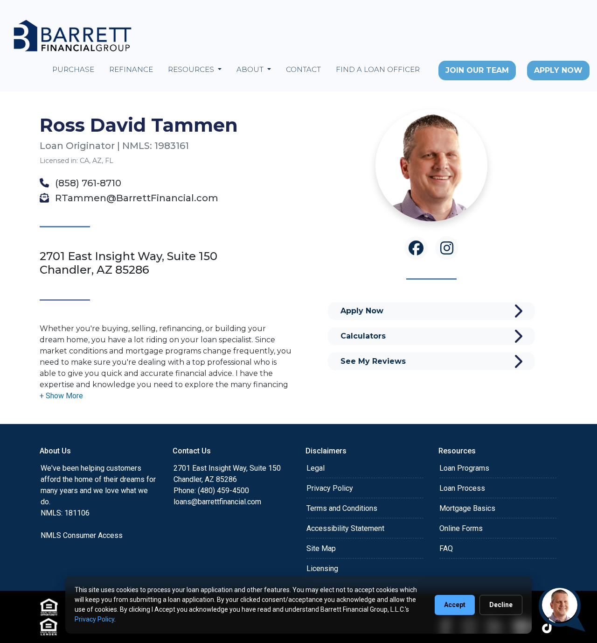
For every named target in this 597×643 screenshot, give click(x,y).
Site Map (321, 548)
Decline (501, 604)
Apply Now (558, 70)
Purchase (73, 69)
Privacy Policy (329, 488)
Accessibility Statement (345, 528)
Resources (192, 69)
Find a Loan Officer (378, 69)
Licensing (322, 568)
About (250, 69)
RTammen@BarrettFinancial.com (135, 198)
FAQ (446, 548)
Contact (303, 69)
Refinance (131, 69)
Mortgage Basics (467, 508)
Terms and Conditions (341, 508)
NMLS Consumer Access (82, 535)
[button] (61, 395)
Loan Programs (464, 468)
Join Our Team (477, 70)
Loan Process (462, 488)
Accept (454, 604)
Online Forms (461, 528)
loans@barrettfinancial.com (217, 501)
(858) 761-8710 (87, 183)
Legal (315, 468)
